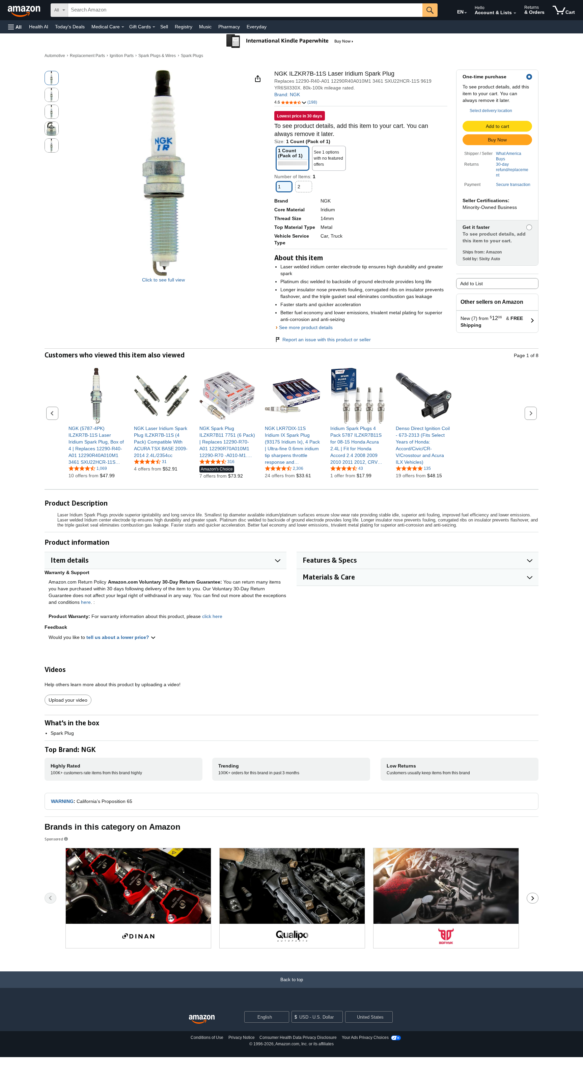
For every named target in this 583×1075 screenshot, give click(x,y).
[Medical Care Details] (122, 27)
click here (212, 616)
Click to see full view (163, 280)
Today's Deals (70, 26)
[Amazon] (24, 10)
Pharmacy (229, 26)
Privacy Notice (241, 1037)
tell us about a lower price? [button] (118, 637)
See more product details (306, 327)
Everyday (257, 26)
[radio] (51, 78)
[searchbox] (245, 10)
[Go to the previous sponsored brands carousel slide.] (50, 898)
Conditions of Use (207, 1037)
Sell (164, 26)
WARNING (62, 801)
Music (205, 26)
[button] (15, 26)
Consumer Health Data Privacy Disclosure (298, 1037)
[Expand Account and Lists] (514, 13)
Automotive (55, 55)
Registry (183, 26)
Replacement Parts (87, 55)
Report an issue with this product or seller (326, 339)
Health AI (38, 26)
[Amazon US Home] (202, 1019)
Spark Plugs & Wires (157, 55)
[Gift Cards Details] (153, 27)
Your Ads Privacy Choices (365, 1037)
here (86, 602)
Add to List (471, 283)
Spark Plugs (192, 55)
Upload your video (68, 700)
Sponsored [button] (54, 839)
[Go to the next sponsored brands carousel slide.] (532, 898)
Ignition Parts (122, 55)
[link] (96, 445)
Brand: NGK (287, 94)
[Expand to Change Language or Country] (465, 13)
